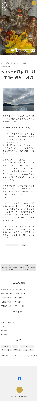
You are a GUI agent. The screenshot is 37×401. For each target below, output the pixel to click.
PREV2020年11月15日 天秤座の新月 (27, 268)
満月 (23, 245)
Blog (3, 63)
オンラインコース (7, 322)
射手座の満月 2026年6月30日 (12, 306)
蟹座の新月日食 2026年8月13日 (13, 294)
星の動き (4, 330)
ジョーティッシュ (12, 63)
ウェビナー (6, 347)
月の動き (23, 63)
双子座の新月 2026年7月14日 (12, 302)
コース (15, 347)
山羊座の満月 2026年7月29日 (12, 298)
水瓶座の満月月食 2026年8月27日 (14, 289)
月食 (25, 350)
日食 (9, 350)
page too (19, 390)
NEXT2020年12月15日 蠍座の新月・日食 (9, 268)
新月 (3, 350)
